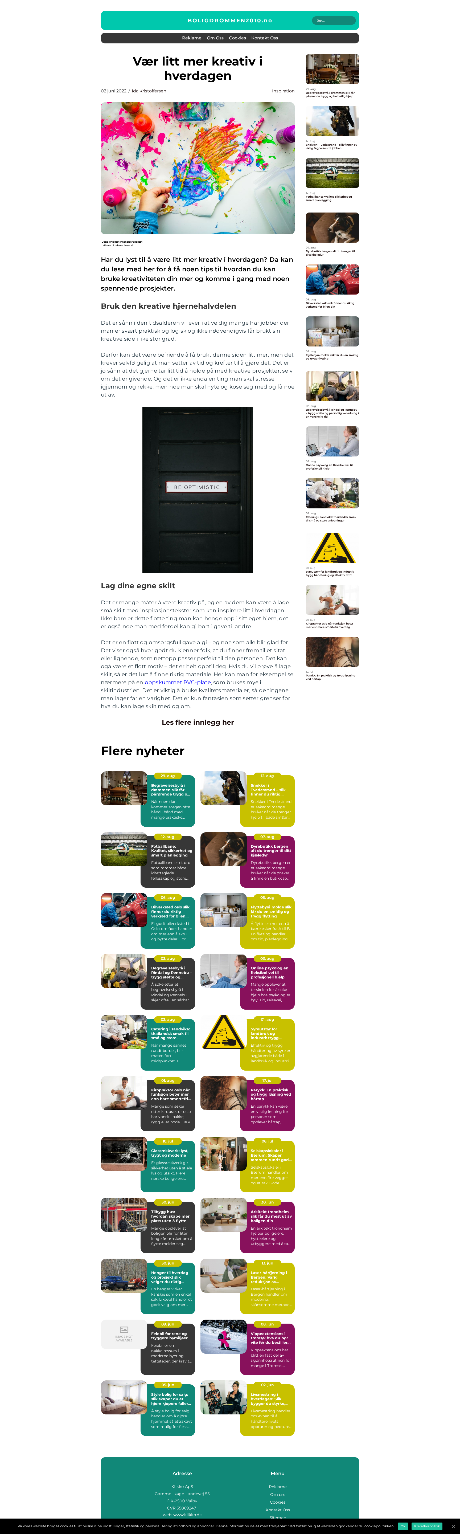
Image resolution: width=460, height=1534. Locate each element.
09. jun (167, 1324)
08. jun (267, 1324)
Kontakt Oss (264, 37)
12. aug (267, 775)
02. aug (168, 1019)
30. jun (168, 1202)
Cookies (237, 37)
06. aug (168, 897)
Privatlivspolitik (427, 1526)
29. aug (168, 775)
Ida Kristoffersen (149, 90)
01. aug (267, 1019)
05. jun (168, 1384)
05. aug (267, 897)
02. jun (267, 1384)
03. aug (168, 958)
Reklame (192, 37)
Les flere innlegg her (198, 722)
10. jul (168, 1141)
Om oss (215, 37)
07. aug (267, 836)
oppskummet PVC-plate (178, 682)
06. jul (267, 1141)
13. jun (267, 1263)
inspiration (283, 90)
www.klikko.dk (187, 1514)
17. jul (267, 1080)
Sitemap (277, 1517)
